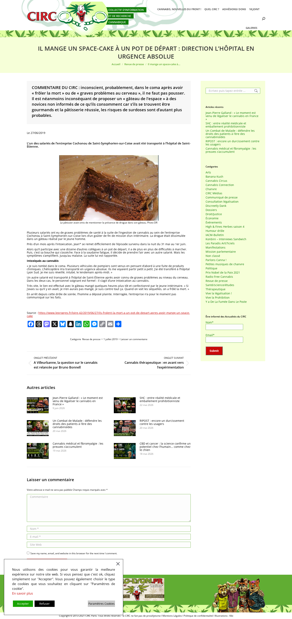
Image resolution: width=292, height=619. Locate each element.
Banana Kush (214, 176)
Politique (211, 268)
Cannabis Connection (220, 185)
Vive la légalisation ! (219, 293)
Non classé (213, 255)
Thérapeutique (215, 289)
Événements (214, 222)
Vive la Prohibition (218, 297)
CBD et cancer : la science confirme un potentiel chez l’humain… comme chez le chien (165, 447)
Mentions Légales (172, 615)
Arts (208, 172)
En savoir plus (22, 593)
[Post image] (38, 405)
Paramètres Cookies (101, 603)
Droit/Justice (214, 214)
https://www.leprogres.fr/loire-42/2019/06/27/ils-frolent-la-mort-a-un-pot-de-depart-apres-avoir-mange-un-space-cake (108, 314)
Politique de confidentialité (198, 615)
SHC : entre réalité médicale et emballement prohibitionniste (160, 399)
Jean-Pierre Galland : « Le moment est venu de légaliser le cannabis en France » (78, 401)
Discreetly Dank (216, 205)
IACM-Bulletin (215, 235)
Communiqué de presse (222, 197)
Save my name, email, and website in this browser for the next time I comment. (73, 553)
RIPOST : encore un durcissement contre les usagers (162, 422)
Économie (212, 218)
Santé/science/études (220, 285)
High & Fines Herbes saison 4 (225, 226)
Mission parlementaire (221, 251)
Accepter (23, 603)
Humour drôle (215, 230)
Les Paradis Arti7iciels (220, 243)
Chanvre (211, 189)
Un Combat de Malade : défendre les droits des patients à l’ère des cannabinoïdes (77, 424)
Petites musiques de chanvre (225, 264)
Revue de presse (91, 339)
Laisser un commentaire (134, 339)
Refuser (44, 603)
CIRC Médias (214, 193)
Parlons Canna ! (216, 260)
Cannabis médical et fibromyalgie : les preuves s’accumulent (78, 445)
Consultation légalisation (222, 201)
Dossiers (211, 210)
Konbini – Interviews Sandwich (226, 239)
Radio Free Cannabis (219, 276)
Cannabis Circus (216, 180)
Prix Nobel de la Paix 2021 (223, 272)
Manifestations (215, 247)
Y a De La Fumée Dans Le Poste (226, 301)
